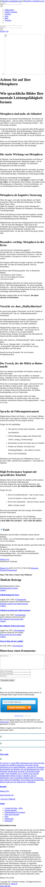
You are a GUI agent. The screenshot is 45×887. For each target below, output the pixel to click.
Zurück (2, 31)
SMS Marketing (19, 716)
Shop (6, 817)
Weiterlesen (31, 782)
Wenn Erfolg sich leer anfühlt (10, 635)
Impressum (9, 821)
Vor (7, 31)
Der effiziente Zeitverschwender (11, 619)
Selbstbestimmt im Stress (9, 588)
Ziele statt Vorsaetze (12, 814)
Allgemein (34, 568)
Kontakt (3, 787)
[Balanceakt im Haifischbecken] (25, 74)
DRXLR (14, 884)
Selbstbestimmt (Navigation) (15, 812)
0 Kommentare (11, 570)
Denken (3, 570)
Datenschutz (4, 722)
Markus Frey (4, 559)
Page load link (5, 886)
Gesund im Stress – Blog (14, 808)
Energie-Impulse (11, 810)
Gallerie (3, 590)
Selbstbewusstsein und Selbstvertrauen (14, 604)
